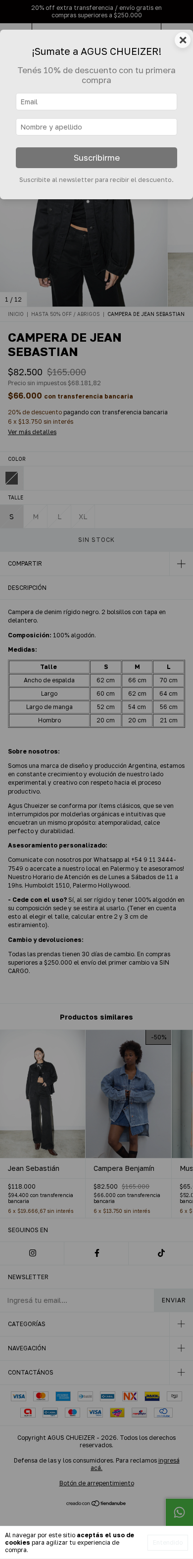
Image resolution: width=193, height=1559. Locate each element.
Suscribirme (97, 158)
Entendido (168, 1542)
